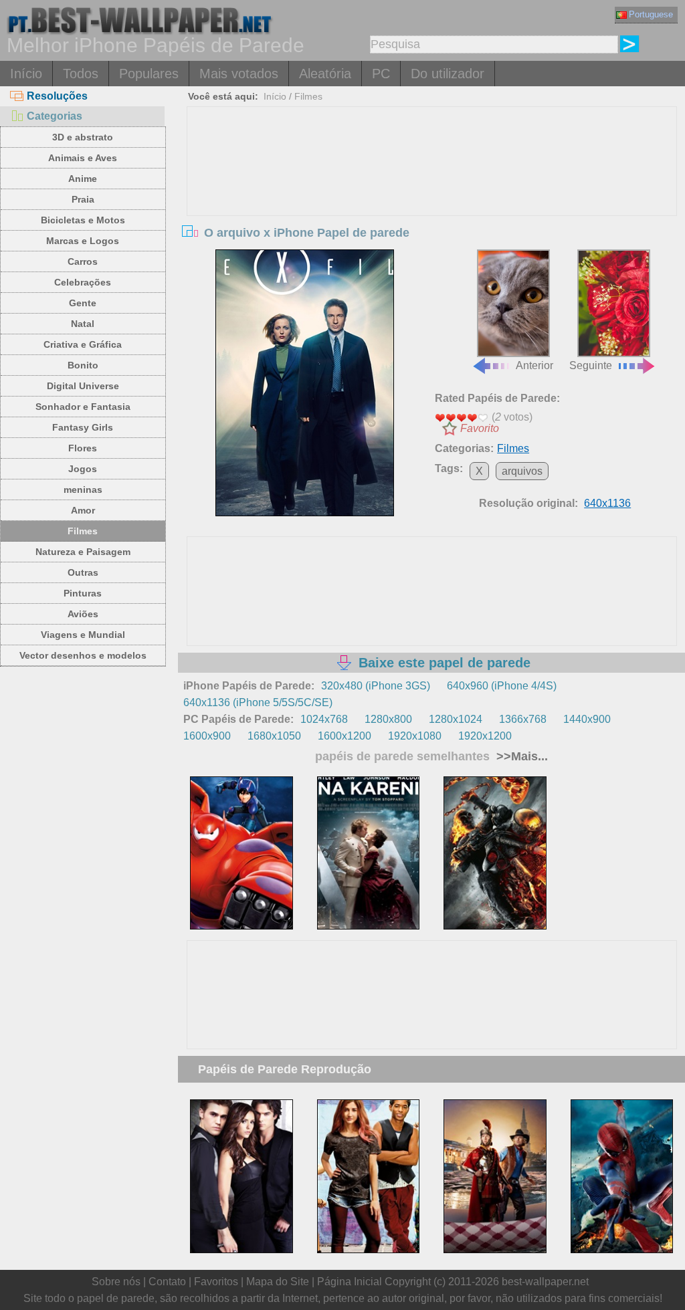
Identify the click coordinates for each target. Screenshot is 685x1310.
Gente (82, 303)
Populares (149, 73)
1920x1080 (415, 736)
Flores (82, 448)
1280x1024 (455, 719)
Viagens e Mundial (83, 634)
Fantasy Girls (82, 427)
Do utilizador (447, 73)
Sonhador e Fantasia (82, 406)
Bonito (83, 365)
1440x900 (587, 719)
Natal (82, 323)
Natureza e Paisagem (82, 551)
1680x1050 (274, 736)
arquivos (522, 471)
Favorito (479, 428)
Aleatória (325, 73)
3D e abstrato (82, 137)
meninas (83, 489)
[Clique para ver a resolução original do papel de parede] (304, 383)
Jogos (82, 468)
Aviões (83, 614)
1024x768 (324, 719)
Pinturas (83, 593)
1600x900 (207, 736)
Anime (82, 178)
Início (26, 73)
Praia (83, 199)
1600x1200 (344, 736)
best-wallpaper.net (545, 1281)
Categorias (54, 116)
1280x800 (388, 719)
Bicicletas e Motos (83, 220)
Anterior (534, 365)
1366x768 (523, 719)
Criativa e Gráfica (82, 344)
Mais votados (238, 73)
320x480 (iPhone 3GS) (375, 685)
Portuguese (651, 14)
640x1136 (607, 503)
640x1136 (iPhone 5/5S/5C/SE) (257, 702)
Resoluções (57, 96)
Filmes (83, 531)
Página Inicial (349, 1281)
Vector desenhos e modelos (82, 655)
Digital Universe (83, 385)
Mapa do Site (277, 1281)
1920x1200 (485, 736)
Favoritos (216, 1281)
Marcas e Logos (82, 240)
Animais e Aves (82, 157)
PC (381, 73)
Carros (83, 261)
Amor (83, 510)
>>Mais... (520, 756)
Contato (167, 1281)
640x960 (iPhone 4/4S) (502, 685)
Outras (83, 572)
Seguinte (590, 365)
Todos (80, 73)
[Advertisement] (431, 207)
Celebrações (82, 282)
